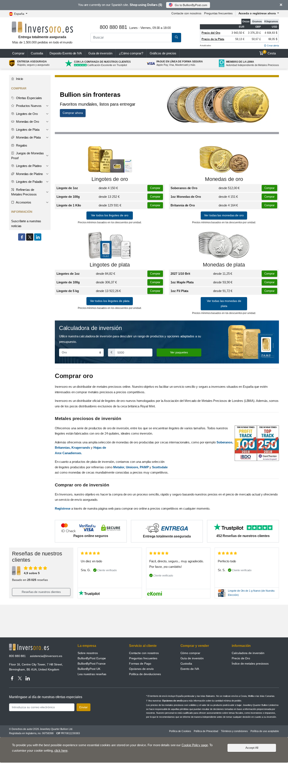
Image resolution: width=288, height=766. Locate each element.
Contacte (186, 13)
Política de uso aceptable (264, 731)
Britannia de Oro (183, 205)
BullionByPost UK (89, 668)
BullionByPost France (92, 663)
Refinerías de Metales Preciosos (24, 192)
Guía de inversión (100, 53)
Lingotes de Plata (27, 129)
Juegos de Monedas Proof (27, 155)
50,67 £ (256, 39)
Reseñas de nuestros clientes (41, 592)
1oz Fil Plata (179, 291)
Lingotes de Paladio (28, 181)
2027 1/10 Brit (180, 273)
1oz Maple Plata (182, 282)
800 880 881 (17, 656)
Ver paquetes (179, 352)
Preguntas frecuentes (218, 13)
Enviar (83, 707)
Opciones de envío (141, 668)
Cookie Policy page (195, 745)
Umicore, (132, 467)
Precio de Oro (241, 658)
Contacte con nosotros (144, 653)
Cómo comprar (190, 653)
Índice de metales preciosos (250, 663)
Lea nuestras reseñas (92, 674)
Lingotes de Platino (28, 166)
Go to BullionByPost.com (191, 5)
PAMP (144, 467)
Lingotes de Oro (26, 114)
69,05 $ (272, 39)
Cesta (270, 52)
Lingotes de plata (110, 265)
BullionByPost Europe (92, 658)
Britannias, (63, 447)
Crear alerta (272, 45)
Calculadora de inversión (248, 653)
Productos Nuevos (28, 106)
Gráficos (163, 53)
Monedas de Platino (29, 174)
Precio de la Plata (213, 39)
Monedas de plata (224, 265)
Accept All (251, 747)
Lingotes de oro (110, 179)
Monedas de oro (224, 179)
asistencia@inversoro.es (46, 656)
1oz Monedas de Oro (186, 196)
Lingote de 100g (68, 196)
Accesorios (23, 202)
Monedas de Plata (28, 137)
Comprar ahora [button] (73, 112)
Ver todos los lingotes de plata (110, 301)
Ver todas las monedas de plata (224, 303)
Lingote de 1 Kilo (69, 205)
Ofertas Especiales (28, 98)
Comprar (18, 53)
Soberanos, (225, 442)
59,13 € (239, 39)
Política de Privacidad (206, 731)
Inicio (19, 79)
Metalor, (119, 467)
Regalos (21, 145)
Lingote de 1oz (67, 188)
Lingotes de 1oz (68, 273)
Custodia (37, 53)
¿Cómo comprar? (131, 53)
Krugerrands (81, 447)
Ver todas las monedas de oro (224, 215)
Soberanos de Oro (184, 188)
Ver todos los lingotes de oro (110, 215)
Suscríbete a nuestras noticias (26, 223)
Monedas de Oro (27, 121)
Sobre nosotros (88, 653)
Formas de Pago (140, 663)
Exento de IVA (66, 53)
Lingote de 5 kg (68, 291)
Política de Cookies (180, 731)
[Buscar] (176, 37)
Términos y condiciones (234, 731)
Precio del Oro (211, 32)
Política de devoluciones (145, 674)
